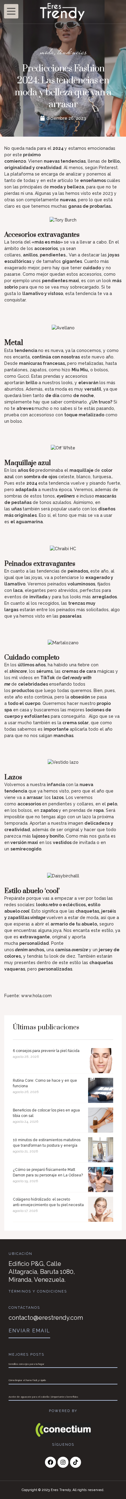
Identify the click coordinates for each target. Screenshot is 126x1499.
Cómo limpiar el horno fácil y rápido (27, 1380)
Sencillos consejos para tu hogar (26, 1363)
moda (47, 51)
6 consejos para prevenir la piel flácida (46, 1051)
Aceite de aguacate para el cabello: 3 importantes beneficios (43, 1396)
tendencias (72, 51)
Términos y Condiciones (38, 1291)
